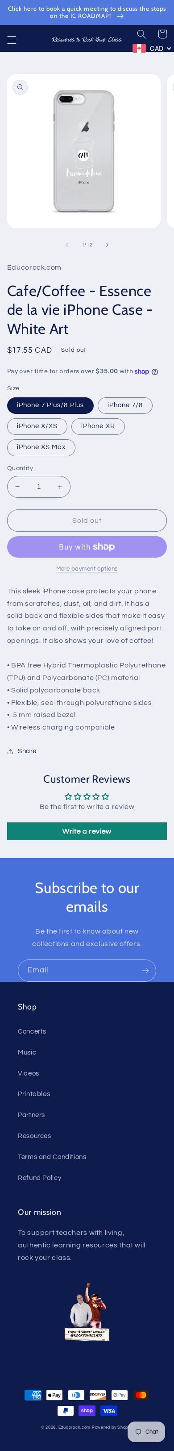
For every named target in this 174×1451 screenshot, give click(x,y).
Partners (31, 1115)
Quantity (20, 468)
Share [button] (27, 751)
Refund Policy (39, 1178)
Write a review (87, 831)
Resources (34, 1136)
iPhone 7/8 (125, 405)
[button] (11, 39)
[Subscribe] (145, 970)
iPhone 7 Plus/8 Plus (50, 405)
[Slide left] (67, 245)
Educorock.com (74, 1428)
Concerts (32, 1031)
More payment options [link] (87, 569)
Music (27, 1052)
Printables (34, 1094)
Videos (28, 1073)
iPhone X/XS (37, 426)
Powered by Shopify (112, 1428)
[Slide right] (107, 245)
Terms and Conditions (52, 1157)
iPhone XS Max (41, 447)
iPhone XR (98, 426)
